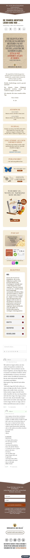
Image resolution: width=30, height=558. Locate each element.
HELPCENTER (7, 544)
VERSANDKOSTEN (8, 548)
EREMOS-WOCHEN (15, 152)
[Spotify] (16, 263)
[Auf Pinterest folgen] (19, 540)
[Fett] (4, 351)
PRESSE (18, 544)
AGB (14, 548)
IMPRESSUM (15, 546)
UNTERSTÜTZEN (7, 546)
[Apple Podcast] (13, 263)
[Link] (17, 351)
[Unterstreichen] (8, 351)
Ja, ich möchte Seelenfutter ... (15, 505)
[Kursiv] (6, 351)
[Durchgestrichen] (10, 351)
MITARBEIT (23, 544)
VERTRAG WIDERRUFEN (21, 548)
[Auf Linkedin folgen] (23, 540)
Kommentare (20, 25)
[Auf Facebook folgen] (10, 540)
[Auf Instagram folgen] (6, 540)
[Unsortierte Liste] (14, 351)
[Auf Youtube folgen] (15, 540)
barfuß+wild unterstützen (15, 532)
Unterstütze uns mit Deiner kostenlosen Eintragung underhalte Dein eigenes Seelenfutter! (15, 10)
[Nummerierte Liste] (12, 351)
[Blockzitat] (15, 351)
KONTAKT (13, 544)
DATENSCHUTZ (22, 546)
